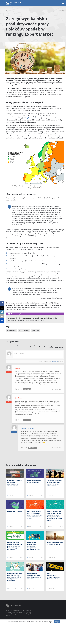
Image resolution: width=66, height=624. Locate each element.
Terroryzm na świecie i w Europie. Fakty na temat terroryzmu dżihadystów (54, 483)
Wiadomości (13, 10)
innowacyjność (11, 331)
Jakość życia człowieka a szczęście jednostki (55, 543)
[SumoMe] (2, 320)
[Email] (2, 316)
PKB (20, 331)
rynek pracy (35, 331)
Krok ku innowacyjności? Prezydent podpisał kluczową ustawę (53, 576)
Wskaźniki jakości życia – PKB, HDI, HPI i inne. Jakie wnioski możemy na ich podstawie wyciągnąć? (15, 577)
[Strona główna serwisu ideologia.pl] (13, 5)
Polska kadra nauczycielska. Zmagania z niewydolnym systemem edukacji (33, 546)
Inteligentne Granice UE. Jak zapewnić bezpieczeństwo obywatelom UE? (15, 483)
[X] (2, 308)
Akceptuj (57, 622)
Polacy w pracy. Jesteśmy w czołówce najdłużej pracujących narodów (34, 576)
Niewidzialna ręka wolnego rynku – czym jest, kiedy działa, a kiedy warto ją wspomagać (14, 546)
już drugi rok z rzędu (30, 118)
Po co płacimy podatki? (14, 511)
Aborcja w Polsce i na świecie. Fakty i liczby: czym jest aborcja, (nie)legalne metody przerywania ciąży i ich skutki (54, 516)
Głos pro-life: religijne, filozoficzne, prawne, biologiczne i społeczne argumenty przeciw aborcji (34, 515)
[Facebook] (2, 303)
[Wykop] (2, 312)
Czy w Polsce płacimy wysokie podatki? (34, 481)
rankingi (26, 331)
